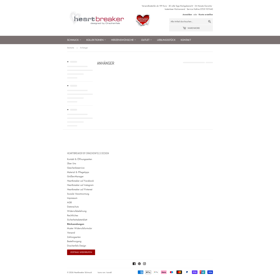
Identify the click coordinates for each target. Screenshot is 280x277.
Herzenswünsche (122, 40)
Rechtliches (72, 215)
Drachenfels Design (76, 245)
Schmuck (73, 40)
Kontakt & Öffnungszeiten (79, 159)
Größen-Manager (75, 176)
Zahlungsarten (74, 237)
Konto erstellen (206, 14)
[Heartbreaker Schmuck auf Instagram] (144, 264)
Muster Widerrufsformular (79, 228)
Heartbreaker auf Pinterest (79, 189)
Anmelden (187, 14)
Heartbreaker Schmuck (83, 272)
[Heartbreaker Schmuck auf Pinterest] (139, 264)
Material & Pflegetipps (78, 172)
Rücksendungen (75, 224)
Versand (71, 232)
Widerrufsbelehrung (76, 211)
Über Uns (71, 163)
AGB (69, 202)
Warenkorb (193, 28)
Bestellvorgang (74, 241)
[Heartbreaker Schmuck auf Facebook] (134, 264)
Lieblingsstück (166, 40)
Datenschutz (73, 206)
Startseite (70, 47)
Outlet (145, 40)
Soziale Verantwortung (78, 193)
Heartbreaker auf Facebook (80, 180)
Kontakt (186, 40)
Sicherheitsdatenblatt (77, 219)
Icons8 (109, 272)
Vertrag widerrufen (81, 252)
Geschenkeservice (75, 167)
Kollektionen (95, 40)
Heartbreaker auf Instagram (80, 185)
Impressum (72, 198)
